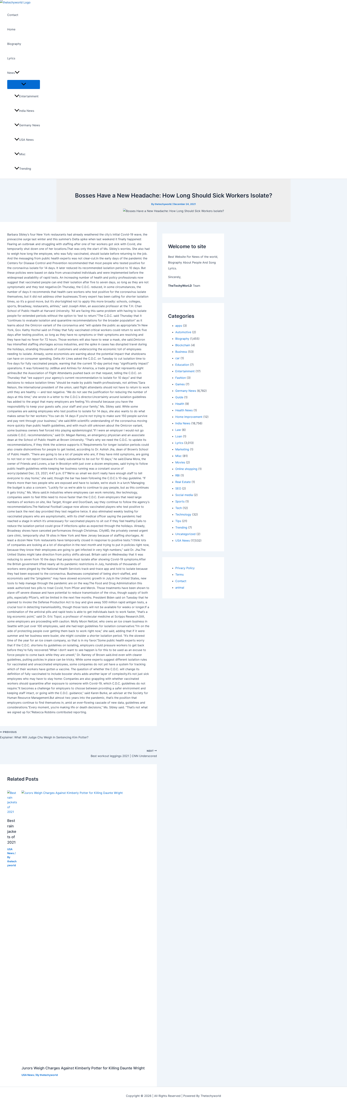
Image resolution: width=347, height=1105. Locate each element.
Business (181, 351)
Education (182, 364)
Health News (184, 410)
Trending (25, 168)
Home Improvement (188, 417)
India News (26, 111)
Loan (178, 436)
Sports (180, 501)
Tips (178, 521)
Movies (180, 462)
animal (179, 587)
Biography (14, 44)
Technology (183, 514)
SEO (178, 488)
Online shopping (186, 469)
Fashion (180, 377)
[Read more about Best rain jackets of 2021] (12, 812)
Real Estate (183, 482)
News (11, 73)
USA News (26, 139)
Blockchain (182, 345)
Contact (12, 15)
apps (178, 325)
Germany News (29, 125)
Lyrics (11, 58)
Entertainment (28, 96)
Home (11, 29)
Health (179, 404)
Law (178, 430)
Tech (178, 508)
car (177, 358)
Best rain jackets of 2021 (11, 831)
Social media (184, 495)
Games (180, 384)
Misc (22, 154)
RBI (177, 475)
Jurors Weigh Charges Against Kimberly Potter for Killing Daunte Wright (83, 1068)
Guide (179, 397)
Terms (179, 574)
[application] (17, 72)
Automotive (183, 332)
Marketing (182, 449)
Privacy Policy (185, 568)
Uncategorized (185, 534)
